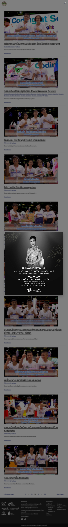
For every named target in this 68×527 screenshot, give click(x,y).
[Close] (65, 2)
